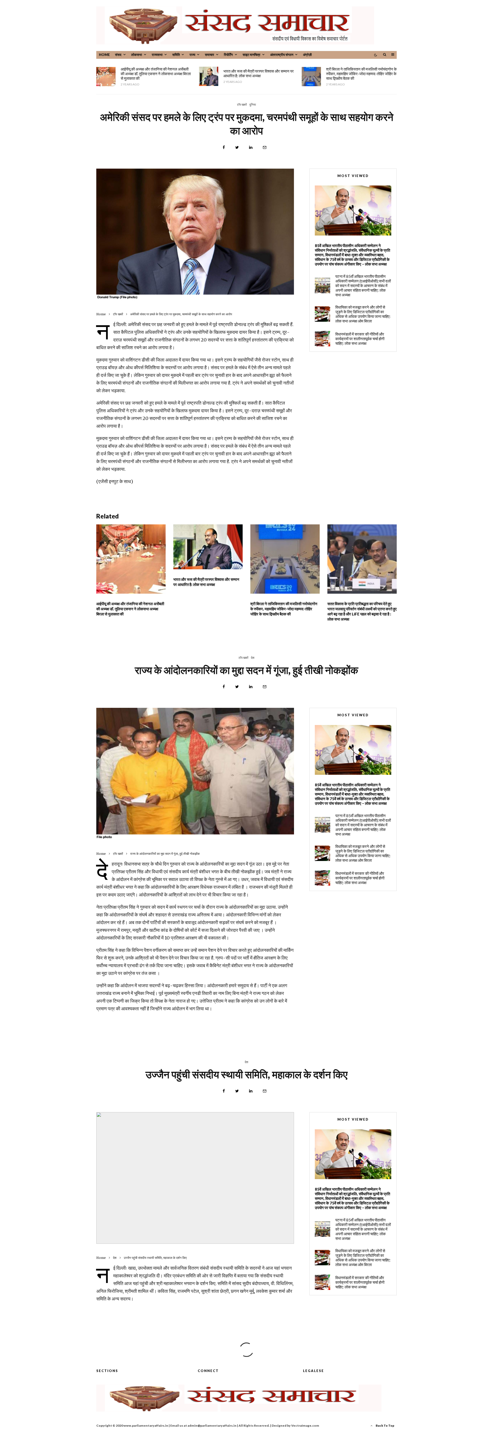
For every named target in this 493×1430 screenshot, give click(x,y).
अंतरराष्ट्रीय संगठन (281, 55)
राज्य (192, 55)
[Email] (265, 147)
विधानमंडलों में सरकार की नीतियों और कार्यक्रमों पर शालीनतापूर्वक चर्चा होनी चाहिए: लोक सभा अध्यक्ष (359, 339)
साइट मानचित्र (251, 55)
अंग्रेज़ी (307, 55)
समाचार (209, 55)
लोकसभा (136, 55)
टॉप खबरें (242, 104)
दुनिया (252, 104)
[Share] (224, 147)
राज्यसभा (157, 55)
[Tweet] (237, 147)
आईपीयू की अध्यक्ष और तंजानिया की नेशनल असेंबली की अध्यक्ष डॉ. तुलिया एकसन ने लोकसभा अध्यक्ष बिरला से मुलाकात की (156, 74)
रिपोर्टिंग (228, 55)
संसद (118, 55)
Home (104, 55)
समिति (176, 55)
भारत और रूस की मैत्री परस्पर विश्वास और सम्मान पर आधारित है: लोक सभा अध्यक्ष (258, 73)
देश (252, 658)
